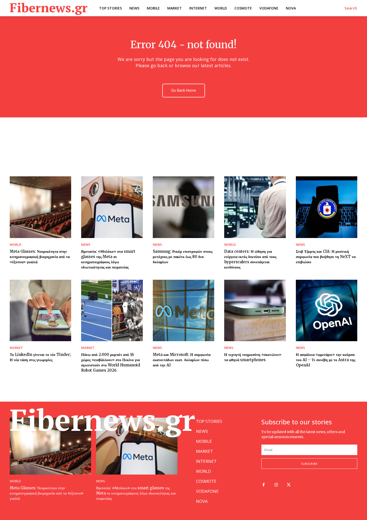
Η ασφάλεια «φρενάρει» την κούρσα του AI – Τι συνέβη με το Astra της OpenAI (325, 359)
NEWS (85, 244)
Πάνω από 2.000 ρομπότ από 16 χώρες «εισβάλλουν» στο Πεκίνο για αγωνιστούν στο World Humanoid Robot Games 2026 (110, 362)
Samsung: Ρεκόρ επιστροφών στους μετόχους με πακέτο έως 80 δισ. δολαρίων (182, 256)
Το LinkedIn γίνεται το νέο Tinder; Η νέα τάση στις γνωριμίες (40, 357)
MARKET (16, 347)
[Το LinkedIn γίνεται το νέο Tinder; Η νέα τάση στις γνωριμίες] (40, 310)
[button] (351, 8)
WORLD (15, 244)
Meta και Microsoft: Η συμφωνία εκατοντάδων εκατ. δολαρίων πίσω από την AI (181, 359)
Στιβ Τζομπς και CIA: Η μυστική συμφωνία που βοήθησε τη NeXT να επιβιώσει (326, 256)
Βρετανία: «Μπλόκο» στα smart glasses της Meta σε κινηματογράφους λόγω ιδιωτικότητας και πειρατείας (136, 493)
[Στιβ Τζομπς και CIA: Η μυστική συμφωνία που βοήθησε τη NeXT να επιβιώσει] (326, 207)
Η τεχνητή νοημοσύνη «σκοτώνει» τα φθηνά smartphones (252, 357)
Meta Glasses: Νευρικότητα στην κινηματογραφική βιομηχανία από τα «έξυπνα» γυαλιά (40, 256)
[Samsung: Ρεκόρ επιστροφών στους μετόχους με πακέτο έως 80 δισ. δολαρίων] (183, 207)
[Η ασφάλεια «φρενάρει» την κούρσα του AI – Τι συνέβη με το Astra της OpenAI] (326, 310)
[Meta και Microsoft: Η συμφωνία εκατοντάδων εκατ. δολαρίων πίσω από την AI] (183, 310)
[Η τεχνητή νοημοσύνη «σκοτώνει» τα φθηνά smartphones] (255, 310)
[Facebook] (263, 485)
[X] (289, 485)
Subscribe (309, 464)
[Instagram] (276, 485)
